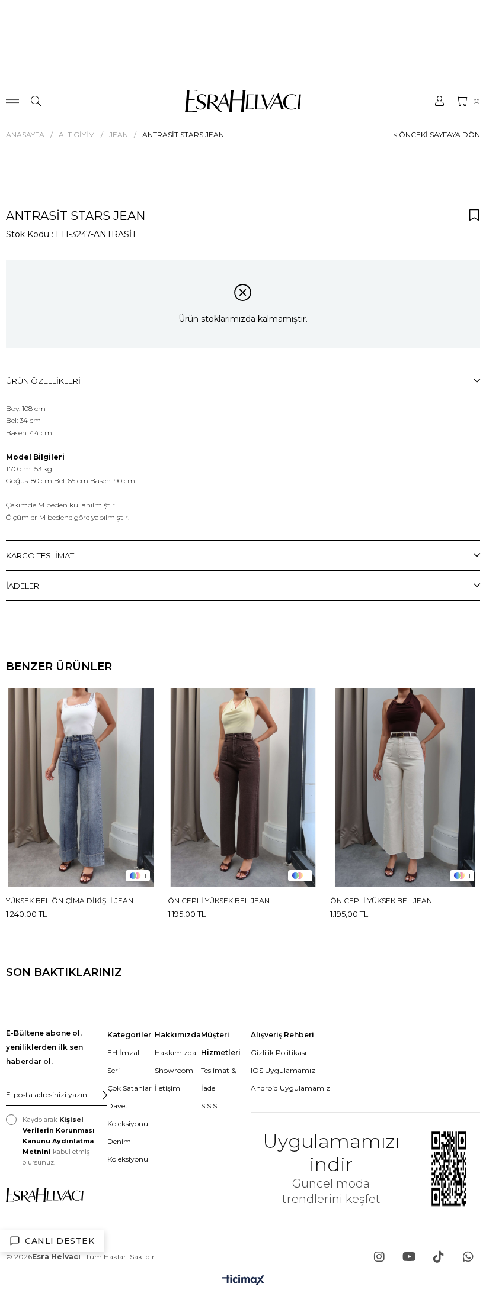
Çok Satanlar (129, 1088)
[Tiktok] (438, 1257)
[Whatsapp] (468, 1257)
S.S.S (209, 1105)
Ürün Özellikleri (43, 381)
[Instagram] (379, 1257)
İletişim (167, 1088)
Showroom (174, 1070)
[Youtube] (409, 1257)
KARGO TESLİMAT (40, 555)
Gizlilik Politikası (278, 1052)
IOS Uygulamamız (283, 1070)
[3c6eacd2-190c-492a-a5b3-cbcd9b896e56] (45, 1195)
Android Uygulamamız (290, 1088)
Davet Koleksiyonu (127, 1114)
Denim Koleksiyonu (127, 1150)
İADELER (22, 585)
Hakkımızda (175, 1052)
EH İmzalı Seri (124, 1061)
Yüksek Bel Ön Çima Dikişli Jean (69, 900)
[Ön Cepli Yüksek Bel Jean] (243, 787)
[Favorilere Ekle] (474, 215)
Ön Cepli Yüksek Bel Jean (219, 900)
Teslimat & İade (218, 1079)
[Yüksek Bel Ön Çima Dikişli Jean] (81, 787)
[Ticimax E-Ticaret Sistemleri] (243, 1281)
